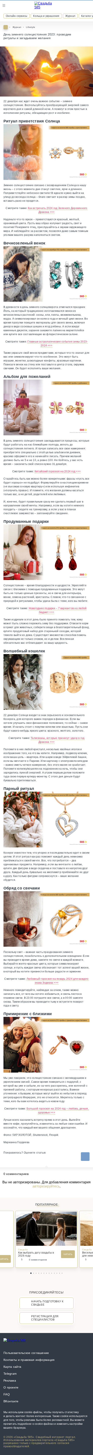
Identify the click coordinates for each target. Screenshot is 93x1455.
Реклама (9, 1380)
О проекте (11, 1387)
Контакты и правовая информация (29, 1359)
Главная (5, 27)
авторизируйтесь (46, 1186)
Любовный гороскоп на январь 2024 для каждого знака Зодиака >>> (58, 980)
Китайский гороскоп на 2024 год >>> (58, 471)
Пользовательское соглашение (26, 1353)
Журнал (70, 15)
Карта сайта (12, 1366)
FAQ (6, 1394)
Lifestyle (30, 27)
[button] (31, 1273)
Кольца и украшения (46, 15)
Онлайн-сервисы (16, 15)
